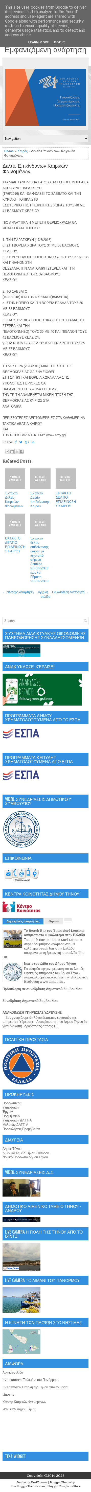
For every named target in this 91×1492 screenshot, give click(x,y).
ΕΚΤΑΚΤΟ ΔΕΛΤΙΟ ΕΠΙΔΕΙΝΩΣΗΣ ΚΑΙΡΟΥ (66, 499)
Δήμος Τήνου (12, 1149)
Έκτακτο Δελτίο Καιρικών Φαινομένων (14, 499)
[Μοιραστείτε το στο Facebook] (21, 451)
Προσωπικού (12, 1103)
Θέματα (54, 921)
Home (9, 151)
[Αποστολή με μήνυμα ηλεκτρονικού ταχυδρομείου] (7, 451)
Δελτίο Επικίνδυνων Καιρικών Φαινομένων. (35, 168)
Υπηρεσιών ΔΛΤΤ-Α (17, 1120)
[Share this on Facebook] (16, 442)
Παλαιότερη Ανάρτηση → (70, 592)
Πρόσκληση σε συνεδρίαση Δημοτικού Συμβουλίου (42, 989)
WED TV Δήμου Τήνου (19, 1409)
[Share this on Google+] (27, 442)
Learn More (38, 42)
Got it (59, 42)
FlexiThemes (39, 1482)
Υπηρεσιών (11, 1107)
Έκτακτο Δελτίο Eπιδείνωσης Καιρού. (39, 499)
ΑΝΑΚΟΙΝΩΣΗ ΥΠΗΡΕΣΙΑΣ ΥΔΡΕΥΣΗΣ (32, 1012)
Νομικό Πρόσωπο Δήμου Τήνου (25, 1157)
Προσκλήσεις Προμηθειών (21, 1129)
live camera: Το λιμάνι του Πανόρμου (30, 1380)
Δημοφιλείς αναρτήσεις (23, 921)
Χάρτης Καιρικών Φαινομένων (25, 1402)
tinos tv (9, 1394)
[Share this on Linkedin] (33, 442)
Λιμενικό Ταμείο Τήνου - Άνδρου (26, 1153)
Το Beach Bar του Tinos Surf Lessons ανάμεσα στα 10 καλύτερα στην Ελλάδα (54, 933)
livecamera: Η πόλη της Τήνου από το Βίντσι (35, 1387)
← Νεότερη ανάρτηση (18, 592)
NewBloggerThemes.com (27, 1486)
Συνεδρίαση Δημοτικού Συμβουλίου (30, 1001)
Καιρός (22, 151)
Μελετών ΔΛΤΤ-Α (15, 1125)
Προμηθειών (11, 1116)
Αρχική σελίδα (13, 1372)
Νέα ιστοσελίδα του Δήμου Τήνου (50, 964)
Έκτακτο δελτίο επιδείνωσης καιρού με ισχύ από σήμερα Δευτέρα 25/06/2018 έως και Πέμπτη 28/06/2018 (39, 559)
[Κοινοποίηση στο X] (16, 451)
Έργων (8, 1112)
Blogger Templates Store (64, 1486)
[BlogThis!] (12, 451)
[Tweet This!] (21, 442)
